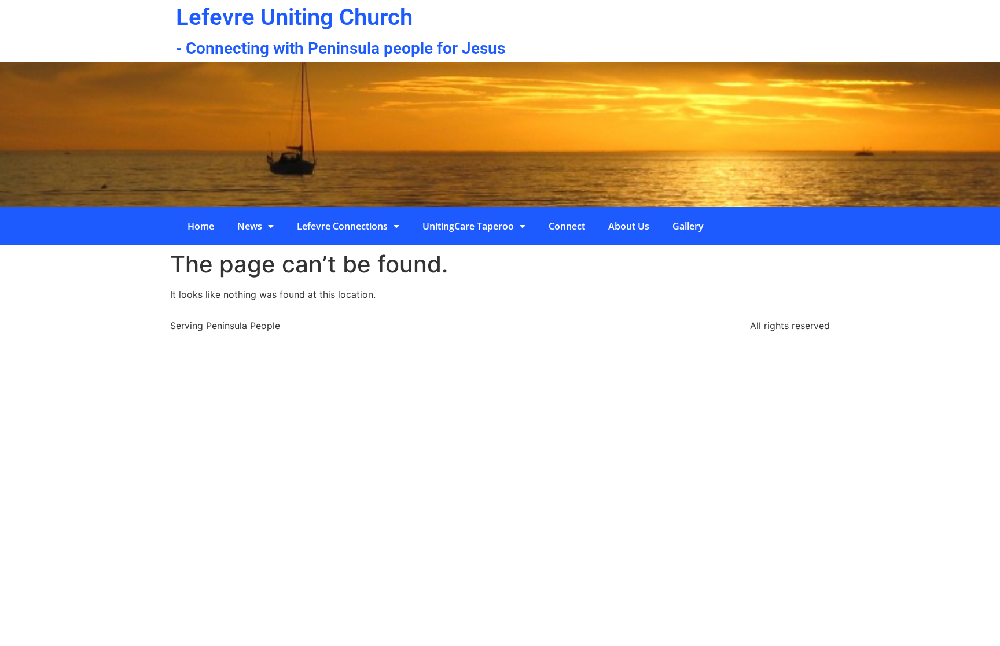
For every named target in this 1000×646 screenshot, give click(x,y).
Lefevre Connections (342, 226)
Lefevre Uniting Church (294, 17)
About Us (628, 226)
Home (201, 226)
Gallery (688, 226)
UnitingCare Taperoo (468, 226)
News (249, 226)
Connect (567, 226)
